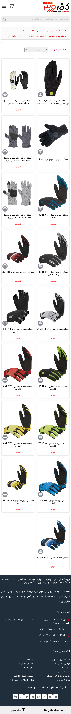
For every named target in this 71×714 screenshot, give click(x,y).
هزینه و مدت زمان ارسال (58, 676)
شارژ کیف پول (63, 680)
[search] (4, 19)
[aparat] (15, 696)
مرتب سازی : (59, 50)
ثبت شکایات (28, 659)
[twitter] (50, 696)
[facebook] (55, 696)
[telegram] (32, 696)
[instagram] (44, 696)
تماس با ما (29, 672)
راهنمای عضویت (26, 663)
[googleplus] (21, 696)
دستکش (15, 36)
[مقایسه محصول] (40, 94)
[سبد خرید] (11, 5)
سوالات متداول (63, 672)
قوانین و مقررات (62, 663)
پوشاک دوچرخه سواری (33, 36)
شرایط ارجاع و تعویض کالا (22, 680)
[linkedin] (26, 696)
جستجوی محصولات (57, 36)
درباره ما (66, 667)
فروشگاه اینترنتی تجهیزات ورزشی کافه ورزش (46, 31)
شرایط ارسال (28, 667)
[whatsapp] (38, 696)
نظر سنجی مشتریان (61, 659)
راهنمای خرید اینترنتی (24, 676)
